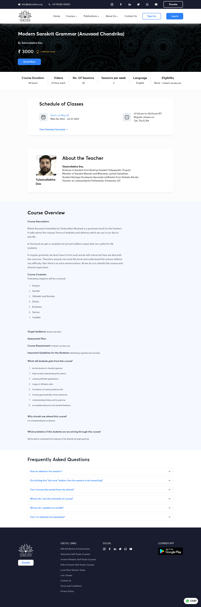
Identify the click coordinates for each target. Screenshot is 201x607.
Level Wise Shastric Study (72, 570)
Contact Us (65, 581)
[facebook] (120, 4)
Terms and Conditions (71, 586)
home (56, 16)
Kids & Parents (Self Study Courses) (77, 565)
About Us (111, 16)
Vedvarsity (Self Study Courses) (75, 554)
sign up (151, 16)
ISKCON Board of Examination (75, 549)
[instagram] (112, 4)
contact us (131, 16)
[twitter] (138, 4)
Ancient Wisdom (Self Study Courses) (78, 560)
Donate (173, 4)
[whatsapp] (147, 4)
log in (174, 16)
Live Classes (66, 575)
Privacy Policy (67, 591)
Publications (90, 16)
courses (70, 16)
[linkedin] (129, 4)
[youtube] (156, 4)
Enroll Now (29, 62)
